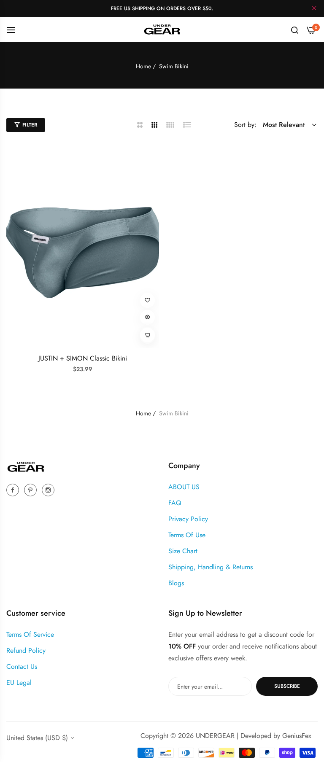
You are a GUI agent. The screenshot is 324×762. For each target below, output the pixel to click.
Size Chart (182, 551)
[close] (314, 9)
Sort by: (245, 124)
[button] (147, 300)
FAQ (174, 503)
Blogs (176, 583)
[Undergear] (162, 29)
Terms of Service (30, 634)
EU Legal (19, 682)
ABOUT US (184, 487)
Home (143, 66)
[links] (14, 489)
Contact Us (21, 666)
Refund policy (26, 650)
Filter (29, 125)
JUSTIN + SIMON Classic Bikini (82, 358)
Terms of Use (186, 535)
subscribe (287, 686)
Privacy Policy (188, 519)
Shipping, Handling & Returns (210, 567)
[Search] (294, 29)
